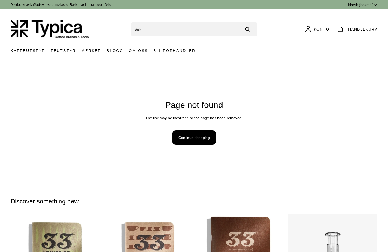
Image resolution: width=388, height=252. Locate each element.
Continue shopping (194, 137)
